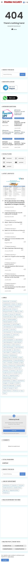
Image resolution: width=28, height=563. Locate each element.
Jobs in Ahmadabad (8, 337)
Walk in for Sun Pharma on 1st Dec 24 (15, 230)
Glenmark (17, 314)
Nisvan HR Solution (18, 360)
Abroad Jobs (6, 301)
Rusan (14, 378)
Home (15, 29)
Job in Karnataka (17, 332)
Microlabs (15, 357)
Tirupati (18, 385)
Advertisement (6, 304)
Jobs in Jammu (16, 344)
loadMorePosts (7, 546)
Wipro (22, 390)
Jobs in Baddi (18, 339)
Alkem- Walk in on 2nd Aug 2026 (13, 222)
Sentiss (14, 380)
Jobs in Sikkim (6, 352)
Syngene (5, 383)
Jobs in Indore (6, 344)
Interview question (12, 319)
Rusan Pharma (6, 380)
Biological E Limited (7, 311)
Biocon (15, 309)
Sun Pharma (21, 380)
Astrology (10, 306)
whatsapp (21, 158)
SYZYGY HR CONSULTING (8, 385)
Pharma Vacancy (7, 367)
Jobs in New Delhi (7, 350)
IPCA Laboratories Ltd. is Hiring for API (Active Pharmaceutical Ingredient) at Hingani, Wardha (14, 202)
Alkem (4, 306)
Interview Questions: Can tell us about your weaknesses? (19, 123)
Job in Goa (12, 329)
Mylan (20, 357)
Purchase (12, 370)
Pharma (5, 365)
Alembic (19, 304)
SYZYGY (18, 383)
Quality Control (17, 373)
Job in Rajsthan (7, 334)
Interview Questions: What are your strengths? (8, 143)
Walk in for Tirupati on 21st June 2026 (15, 256)
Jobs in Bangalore (7, 342)
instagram (9, 162)
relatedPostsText (19, 549)
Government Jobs (7, 316)
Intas (4, 319)
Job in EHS (5, 329)
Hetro (15, 316)
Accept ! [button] (5, 560)
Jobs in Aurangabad (8, 339)
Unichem (11, 388)
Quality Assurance (7, 373)
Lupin (19, 352)
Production (5, 370)
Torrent (4, 388)
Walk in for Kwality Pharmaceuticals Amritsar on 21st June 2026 (14, 276)
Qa (17, 370)
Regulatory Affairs (14, 375)
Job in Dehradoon (7, 327)
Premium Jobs (17, 367)
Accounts (13, 301)
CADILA (16, 311)
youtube (21, 162)
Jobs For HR (15, 334)
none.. (4, 362)
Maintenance (13, 355)
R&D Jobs (5, 375)
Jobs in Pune (16, 350)
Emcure (11, 314)
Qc (21, 370)
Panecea (16, 362)
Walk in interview (7, 390)
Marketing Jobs (6, 357)
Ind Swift (20, 316)
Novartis (10, 362)
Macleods (5, 355)
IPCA (15, 322)
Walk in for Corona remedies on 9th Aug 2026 (14, 239)
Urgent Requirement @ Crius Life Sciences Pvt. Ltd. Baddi (13, 213)
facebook (9, 158)
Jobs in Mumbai (19, 347)
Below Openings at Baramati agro (14, 248)
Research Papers (7, 378)
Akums (13, 304)
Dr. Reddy (5, 314)
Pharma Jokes (20, 365)
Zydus (4, 393)
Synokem (11, 383)
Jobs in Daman (17, 342)
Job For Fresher (6, 324)
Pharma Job (12, 365)
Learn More (11, 557)
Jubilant (14, 352)
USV (16, 388)
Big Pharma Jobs (7, 309)
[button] (27, 2)
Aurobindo (17, 306)
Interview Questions (7, 322)
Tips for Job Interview (5, 122)
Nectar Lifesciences (7, 360)
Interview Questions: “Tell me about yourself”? (19, 143)
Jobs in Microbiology (8, 347)
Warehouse (16, 390)
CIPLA (21, 311)
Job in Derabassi (18, 327)
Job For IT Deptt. (16, 324)
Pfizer (21, 362)
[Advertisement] (14, 53)
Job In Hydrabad (7, 332)
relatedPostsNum (7, 549)
